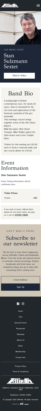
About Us (20, 340)
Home (20, 311)
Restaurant (20, 328)
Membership (20, 351)
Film (20, 317)
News (20, 346)
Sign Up (20, 287)
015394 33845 (21, 215)
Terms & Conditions (21, 371)
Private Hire (20, 357)
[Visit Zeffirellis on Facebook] (18, 304)
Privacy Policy (20, 366)
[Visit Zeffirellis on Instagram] (23, 304)
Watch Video (19, 75)
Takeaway (20, 334)
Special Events (20, 323)
